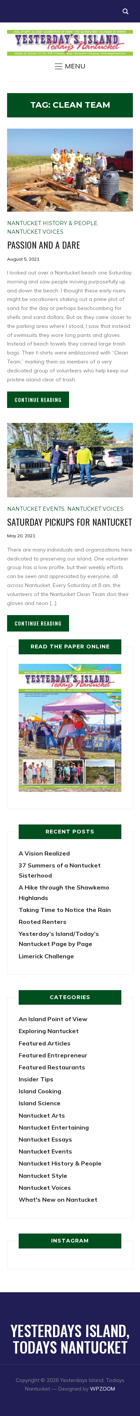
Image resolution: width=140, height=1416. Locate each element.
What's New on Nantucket (58, 1199)
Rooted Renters (42, 921)
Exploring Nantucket (49, 1031)
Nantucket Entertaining (54, 1127)
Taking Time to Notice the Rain (65, 909)
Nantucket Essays (45, 1139)
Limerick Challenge (46, 956)
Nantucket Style (43, 1175)
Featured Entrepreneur (53, 1055)
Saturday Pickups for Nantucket (69, 521)
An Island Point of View (53, 1019)
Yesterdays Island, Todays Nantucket (70, 1338)
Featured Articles (45, 1043)
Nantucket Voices (35, 231)
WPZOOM (102, 1388)
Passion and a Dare (43, 244)
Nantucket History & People (52, 223)
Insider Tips (36, 1079)
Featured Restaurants (52, 1067)
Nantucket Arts (42, 1115)
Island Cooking (40, 1091)
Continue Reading (38, 399)
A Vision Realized (44, 853)
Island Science (39, 1103)
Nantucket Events (36, 509)
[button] (70, 66)
